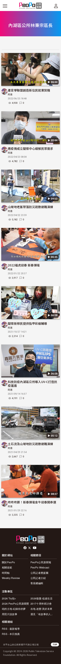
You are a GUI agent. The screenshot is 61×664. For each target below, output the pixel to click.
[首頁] (30, 6)
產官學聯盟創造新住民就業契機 (29, 90)
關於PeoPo (8, 562)
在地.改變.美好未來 (41, 609)
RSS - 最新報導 (11, 629)
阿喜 (10, 94)
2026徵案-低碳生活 (41, 598)
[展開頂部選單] (56, 6)
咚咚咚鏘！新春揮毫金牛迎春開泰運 (32, 502)
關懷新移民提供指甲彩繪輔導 (27, 323)
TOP (55, 644)
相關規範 (7, 567)
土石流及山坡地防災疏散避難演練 (30, 444)
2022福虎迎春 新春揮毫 (24, 265)
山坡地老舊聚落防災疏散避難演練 (30, 207)
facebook (25, 547)
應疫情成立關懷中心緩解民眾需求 (30, 148)
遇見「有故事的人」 (41, 614)
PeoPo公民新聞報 (40, 562)
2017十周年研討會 (41, 603)
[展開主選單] (5, 6)
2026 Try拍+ (9, 598)
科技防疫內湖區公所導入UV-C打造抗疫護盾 (32, 384)
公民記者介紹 (38, 578)
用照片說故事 (9, 614)
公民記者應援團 (39, 573)
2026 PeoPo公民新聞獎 (15, 603)
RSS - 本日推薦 (11, 634)
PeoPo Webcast (39, 567)
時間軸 (6, 573)
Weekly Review (11, 578)
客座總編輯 (36, 583)
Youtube (35, 547)
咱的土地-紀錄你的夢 (14, 609)
